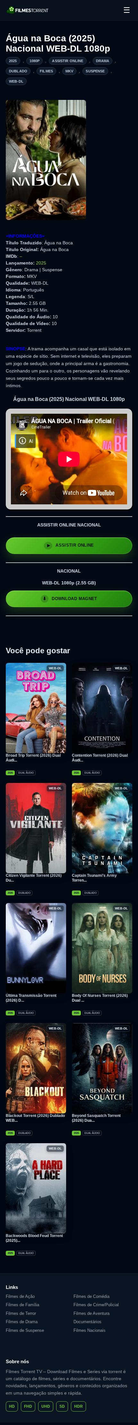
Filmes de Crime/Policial (96, 1304)
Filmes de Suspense (25, 1330)
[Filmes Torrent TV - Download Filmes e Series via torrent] (28, 10)
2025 (13, 61)
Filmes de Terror (21, 1313)
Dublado (18, 71)
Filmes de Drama (22, 1321)
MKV (69, 71)
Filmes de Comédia (91, 1296)
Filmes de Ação (20, 1296)
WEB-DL (16, 81)
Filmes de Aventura (91, 1313)
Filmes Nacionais (89, 1330)
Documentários (87, 1321)
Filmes (46, 71)
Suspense (95, 71)
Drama (102, 61)
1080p (35, 61)
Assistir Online (67, 61)
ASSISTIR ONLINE (75, 545)
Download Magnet (74, 598)
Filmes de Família (22, 1304)
